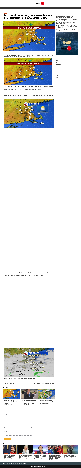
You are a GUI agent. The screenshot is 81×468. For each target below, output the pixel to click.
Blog (57, 60)
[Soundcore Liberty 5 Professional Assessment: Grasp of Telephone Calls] (70, 449)
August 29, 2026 (10, 404)
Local (27, 8)
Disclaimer (12, 463)
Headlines (19, 8)
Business (8, 8)
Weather (43, 8)
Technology (39, 8)
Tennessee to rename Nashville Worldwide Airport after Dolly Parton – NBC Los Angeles (66, 20)
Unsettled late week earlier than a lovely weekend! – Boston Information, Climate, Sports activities (46, 402)
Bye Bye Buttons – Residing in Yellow (10, 382)
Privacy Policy (17, 463)
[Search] (77, 8)
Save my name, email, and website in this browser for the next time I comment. (18, 435)
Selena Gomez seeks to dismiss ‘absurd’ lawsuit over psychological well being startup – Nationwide (64, 17)
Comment (6, 414)
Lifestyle (23, 8)
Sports (34, 8)
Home (4, 8)
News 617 (6, 404)
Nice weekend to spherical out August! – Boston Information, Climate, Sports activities (11, 402)
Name (5, 427)
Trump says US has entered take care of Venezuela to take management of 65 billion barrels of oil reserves (29, 402)
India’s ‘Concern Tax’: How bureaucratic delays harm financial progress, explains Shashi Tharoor (66, 23)
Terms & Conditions (24, 463)
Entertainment (13, 8)
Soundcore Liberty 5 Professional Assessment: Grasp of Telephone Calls (65, 30)
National (30, 8)
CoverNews (43, 466)
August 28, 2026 (44, 404)
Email (31, 427)
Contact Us (8, 463)
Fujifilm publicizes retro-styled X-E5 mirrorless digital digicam (44, 382)
